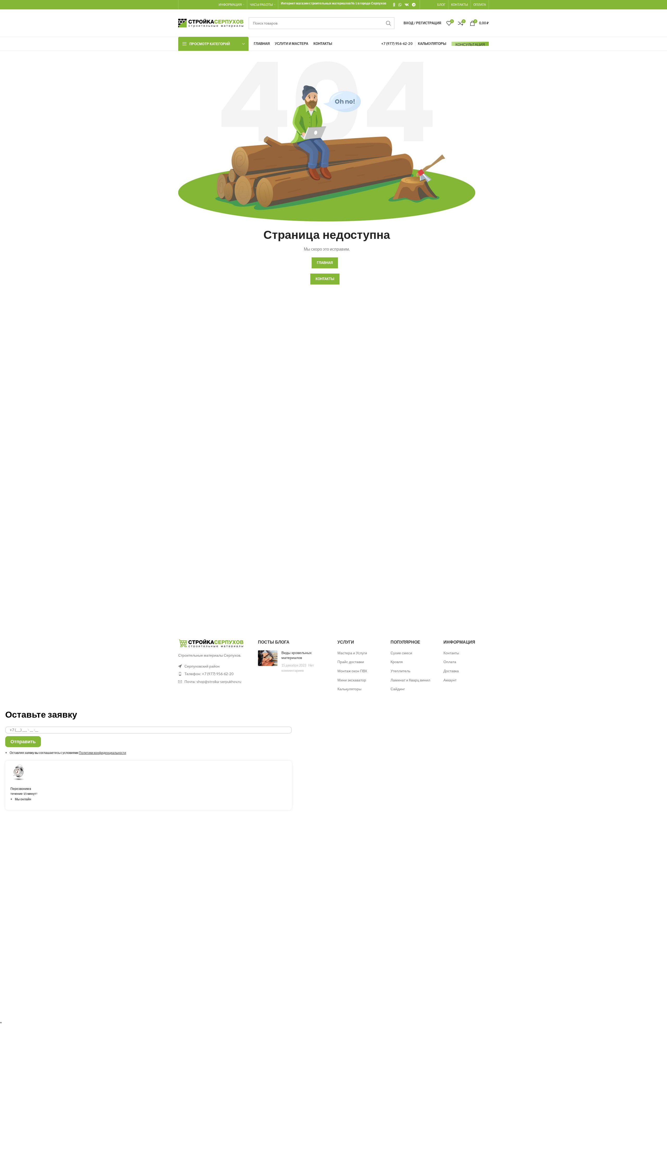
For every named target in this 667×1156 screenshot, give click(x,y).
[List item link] (214, 674)
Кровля (397, 661)
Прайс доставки (350, 661)
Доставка (451, 671)
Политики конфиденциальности (102, 753)
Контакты (451, 653)
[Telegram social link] (413, 4)
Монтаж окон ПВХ (352, 671)
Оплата (449, 661)
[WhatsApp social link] (400, 4)
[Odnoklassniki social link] (394, 4)
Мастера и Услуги (352, 653)
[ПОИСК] (388, 23)
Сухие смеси (401, 653)
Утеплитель (400, 671)
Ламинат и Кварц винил (410, 680)
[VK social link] (406, 4)
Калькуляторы (349, 689)
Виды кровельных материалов (296, 655)
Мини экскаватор (351, 680)
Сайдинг (398, 689)
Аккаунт (449, 680)
